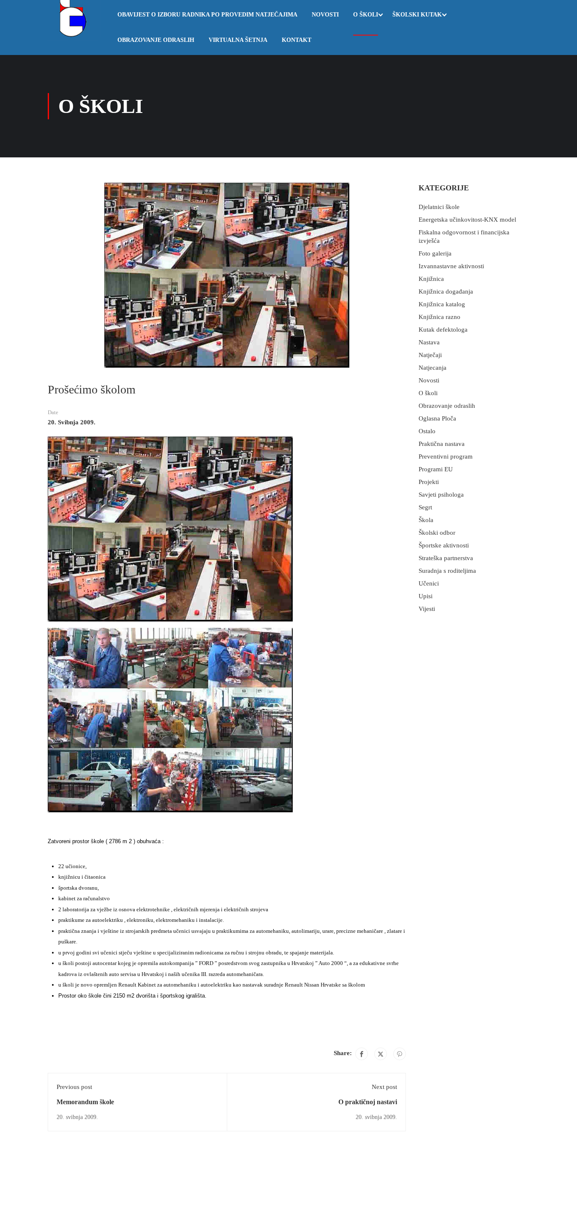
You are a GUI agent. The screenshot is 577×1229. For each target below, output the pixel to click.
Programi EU (436, 469)
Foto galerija (435, 253)
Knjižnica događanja (446, 291)
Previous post (74, 1086)
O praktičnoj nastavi (367, 1101)
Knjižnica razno (439, 316)
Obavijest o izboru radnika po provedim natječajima (207, 14)
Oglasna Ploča (437, 418)
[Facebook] (361, 1054)
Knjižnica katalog (442, 304)
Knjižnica (431, 278)
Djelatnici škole (439, 206)
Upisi (426, 596)
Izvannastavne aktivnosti (451, 266)
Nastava (429, 342)
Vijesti (427, 608)
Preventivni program (446, 456)
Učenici (429, 583)
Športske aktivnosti (444, 545)
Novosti (325, 14)
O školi (365, 14)
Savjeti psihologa (441, 494)
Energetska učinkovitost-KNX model (467, 219)
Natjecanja (432, 367)
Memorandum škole (85, 1101)
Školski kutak (417, 14)
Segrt (425, 507)
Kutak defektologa (443, 329)
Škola (426, 520)
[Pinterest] (399, 1054)
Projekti (429, 481)
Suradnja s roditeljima (447, 570)
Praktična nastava (442, 443)
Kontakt (296, 40)
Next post (384, 1086)
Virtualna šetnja (238, 40)
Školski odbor (437, 532)
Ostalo (427, 431)
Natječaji (430, 355)
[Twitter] (380, 1054)
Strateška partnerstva (446, 558)
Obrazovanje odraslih (155, 40)
